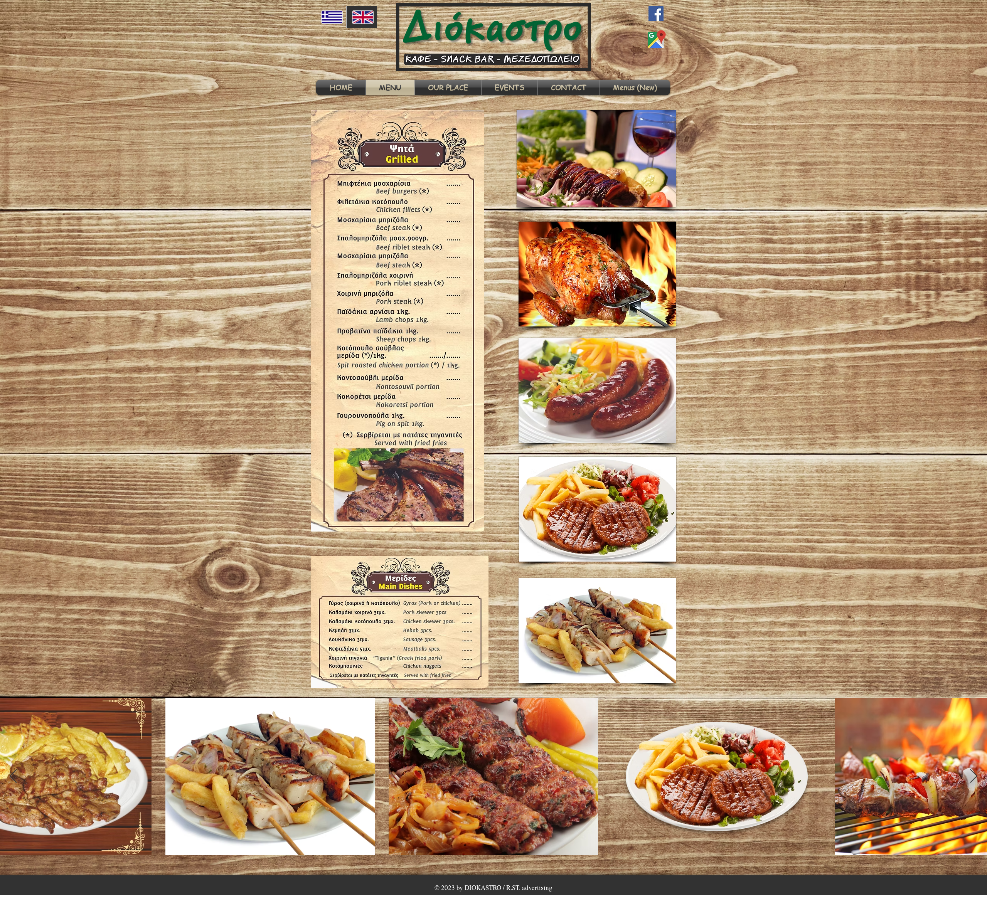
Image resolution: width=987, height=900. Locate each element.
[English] (361, 17)
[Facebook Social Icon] (656, 13)
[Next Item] (973, 776)
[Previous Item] (13, 776)
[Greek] (331, 17)
